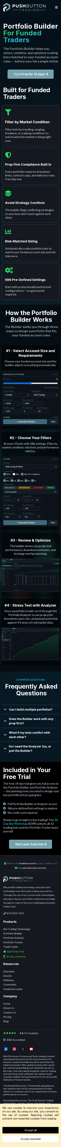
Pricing (7, 1016)
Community (9, 984)
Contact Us (9, 1012)
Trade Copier (10, 946)
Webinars (8, 980)
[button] (56, 7)
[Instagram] (14, 1049)
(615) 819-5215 (15, 913)
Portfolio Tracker (13, 942)
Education (8, 971)
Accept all (30, 1130)
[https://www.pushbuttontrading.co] (24, 7)
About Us (8, 1007)
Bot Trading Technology (16, 928)
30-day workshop (16, 956)
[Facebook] (6, 1049)
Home (6, 1003)
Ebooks (7, 975)
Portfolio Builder (12, 933)
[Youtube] (31, 1049)
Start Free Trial (15, 951)
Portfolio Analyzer (13, 937)
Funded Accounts (13, 988)
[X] (23, 1049)
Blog (6, 1021)
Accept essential (30, 1139)
